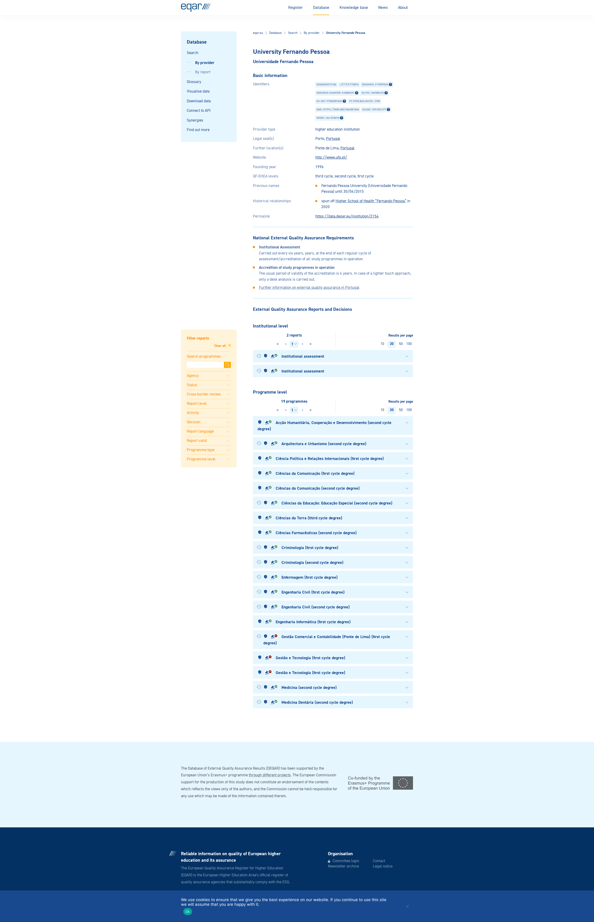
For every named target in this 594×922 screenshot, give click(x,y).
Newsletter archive (343, 866)
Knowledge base (353, 8)
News (383, 8)
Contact (379, 861)
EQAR (196, 7)
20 (392, 344)
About (403, 8)
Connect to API (199, 111)
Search (192, 53)
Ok (188, 911)
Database (321, 8)
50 (401, 344)
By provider (204, 62)
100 (409, 344)
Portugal (333, 139)
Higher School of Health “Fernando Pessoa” (371, 201)
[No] (407, 906)
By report (202, 72)
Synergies (195, 120)
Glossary (194, 82)
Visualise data (198, 91)
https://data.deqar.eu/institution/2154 (347, 216)
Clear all (220, 346)
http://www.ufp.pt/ (331, 158)
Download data (199, 101)
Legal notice (383, 866)
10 (382, 344)
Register (295, 8)
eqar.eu (258, 33)
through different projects (270, 775)
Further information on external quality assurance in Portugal (309, 288)
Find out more (198, 130)
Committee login (346, 861)
